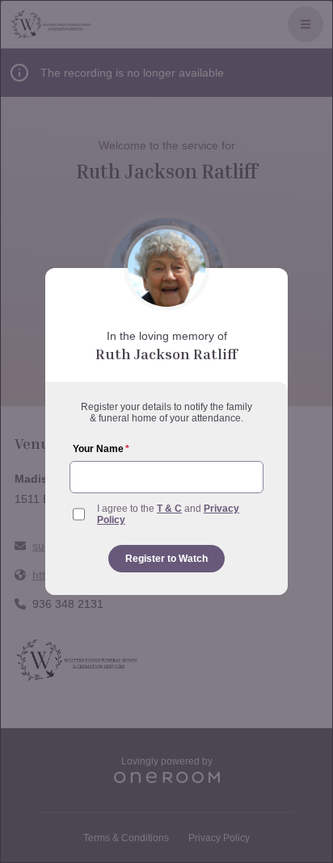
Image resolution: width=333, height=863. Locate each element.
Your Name (101, 449)
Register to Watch (166, 558)
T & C (169, 508)
